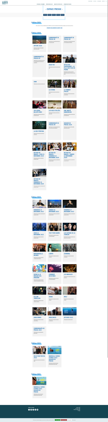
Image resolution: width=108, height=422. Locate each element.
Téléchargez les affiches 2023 (68, 319)
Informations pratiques (67, 4)
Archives (77, 407)
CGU (78, 410)
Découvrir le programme (41, 4)
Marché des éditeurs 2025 (58, 4)
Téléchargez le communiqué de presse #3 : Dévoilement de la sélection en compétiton (39, 61)
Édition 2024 (49, 14)
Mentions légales (76, 409)
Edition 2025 (45, 14)
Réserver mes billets (49, 4)
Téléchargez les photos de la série (69, 72)
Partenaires (77, 408)
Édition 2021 (62, 14)
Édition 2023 (53, 14)
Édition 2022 (58, 14)
